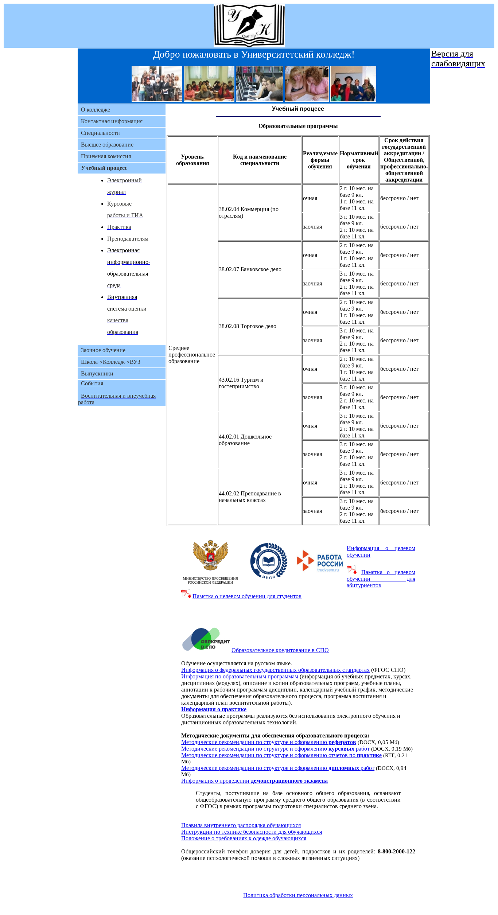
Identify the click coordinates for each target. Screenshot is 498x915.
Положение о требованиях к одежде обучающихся (243, 838)
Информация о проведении (254, 781)
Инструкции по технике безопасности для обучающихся (251, 832)
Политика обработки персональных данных (298, 895)
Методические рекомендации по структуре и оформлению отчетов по (281, 755)
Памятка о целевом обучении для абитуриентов (381, 578)
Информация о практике (213, 709)
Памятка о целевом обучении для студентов (246, 596)
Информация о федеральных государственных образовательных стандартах (275, 670)
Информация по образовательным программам (239, 676)
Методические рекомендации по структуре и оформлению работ (275, 748)
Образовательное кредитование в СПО (280, 650)
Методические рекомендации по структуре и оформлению (268, 742)
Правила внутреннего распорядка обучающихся (241, 825)
